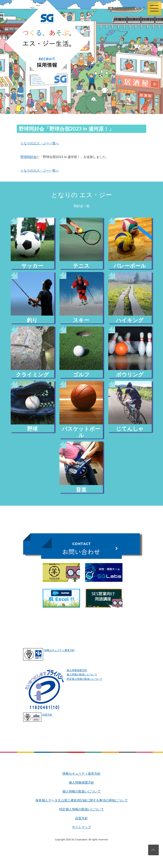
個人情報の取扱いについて (82, 674)
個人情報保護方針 (77, 670)
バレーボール (130, 266)
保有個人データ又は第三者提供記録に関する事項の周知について (81, 800)
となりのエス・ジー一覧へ (40, 143)
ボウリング (130, 374)
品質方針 (47, 714)
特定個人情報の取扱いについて (84, 679)
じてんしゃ (130, 428)
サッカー (32, 266)
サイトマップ (81, 827)
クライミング (32, 374)
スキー (81, 320)
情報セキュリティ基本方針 (59, 650)
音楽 (81, 489)
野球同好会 (29, 157)
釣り (32, 320)
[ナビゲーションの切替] (154, 8)
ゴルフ (81, 374)
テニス (81, 266)
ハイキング (130, 320)
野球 (32, 429)
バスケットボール (81, 432)
